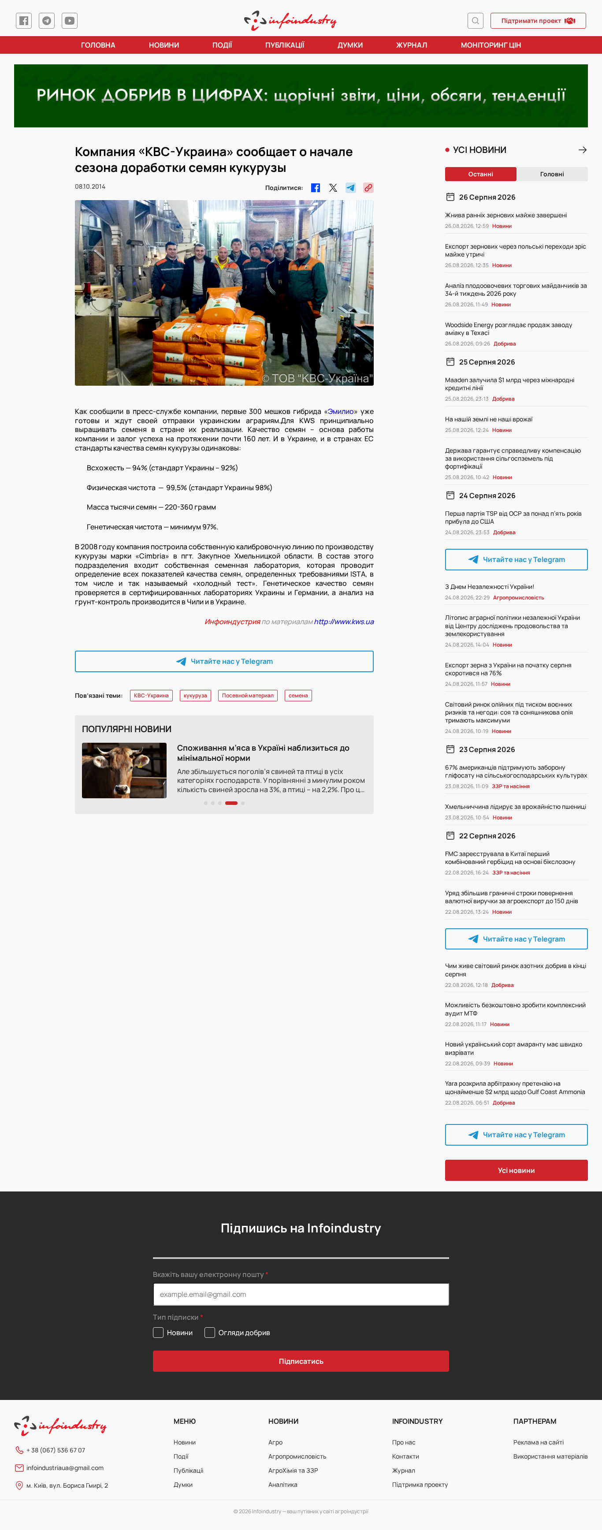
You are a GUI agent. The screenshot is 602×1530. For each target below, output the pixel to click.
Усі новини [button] (516, 1170)
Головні (552, 174)
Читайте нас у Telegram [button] (232, 661)
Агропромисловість (297, 1456)
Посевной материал (248, 695)
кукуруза (195, 695)
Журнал (411, 45)
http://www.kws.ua (344, 621)
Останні (480, 174)
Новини (164, 45)
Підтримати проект (531, 20)
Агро (275, 1442)
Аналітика (282, 1484)
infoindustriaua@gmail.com (65, 1467)
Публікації (284, 45)
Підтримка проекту (420, 1484)
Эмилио (341, 411)
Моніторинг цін (491, 45)
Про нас (404, 1442)
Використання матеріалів (550, 1456)
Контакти (405, 1456)
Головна (98, 45)
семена (298, 695)
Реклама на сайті (538, 1442)
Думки (350, 45)
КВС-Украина (151, 695)
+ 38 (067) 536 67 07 (55, 1450)
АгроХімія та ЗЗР (293, 1470)
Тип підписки (176, 1317)
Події (222, 45)
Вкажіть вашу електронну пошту (208, 1274)
